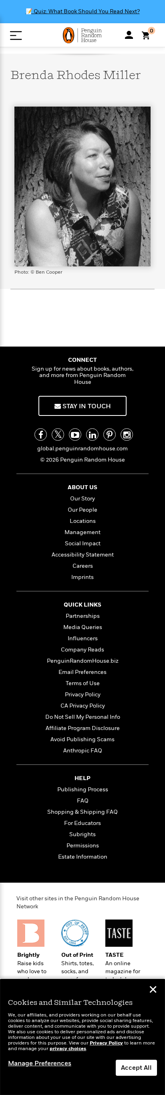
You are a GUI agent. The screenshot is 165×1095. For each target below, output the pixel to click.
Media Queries (82, 627)
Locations (83, 521)
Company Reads (82, 649)
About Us (82, 487)
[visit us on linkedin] (92, 434)
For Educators (82, 823)
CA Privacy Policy (82, 706)
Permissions (82, 845)
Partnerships (83, 616)
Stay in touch (86, 406)
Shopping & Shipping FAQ (82, 812)
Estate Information (82, 857)
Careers (82, 566)
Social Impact (83, 543)
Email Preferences (82, 672)
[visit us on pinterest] (109, 434)
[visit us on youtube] (75, 434)
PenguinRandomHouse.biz (83, 661)
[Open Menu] (16, 35)
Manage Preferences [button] (39, 1063)
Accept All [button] (136, 1067)
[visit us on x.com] (58, 434)
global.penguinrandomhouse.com (82, 448)
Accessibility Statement (83, 555)
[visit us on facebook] (40, 434)
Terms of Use (83, 683)
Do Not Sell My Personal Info (82, 717)
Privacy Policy (83, 694)
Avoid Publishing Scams (82, 739)
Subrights (82, 834)
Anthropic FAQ (82, 750)
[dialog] (82, 1037)
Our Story (82, 498)
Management (82, 532)
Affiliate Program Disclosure (83, 728)
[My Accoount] (129, 34)
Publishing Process (82, 789)
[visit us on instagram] (127, 434)
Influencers (83, 638)
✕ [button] (153, 990)
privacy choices (68, 1048)
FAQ (83, 801)
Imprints (82, 577)
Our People (82, 510)
